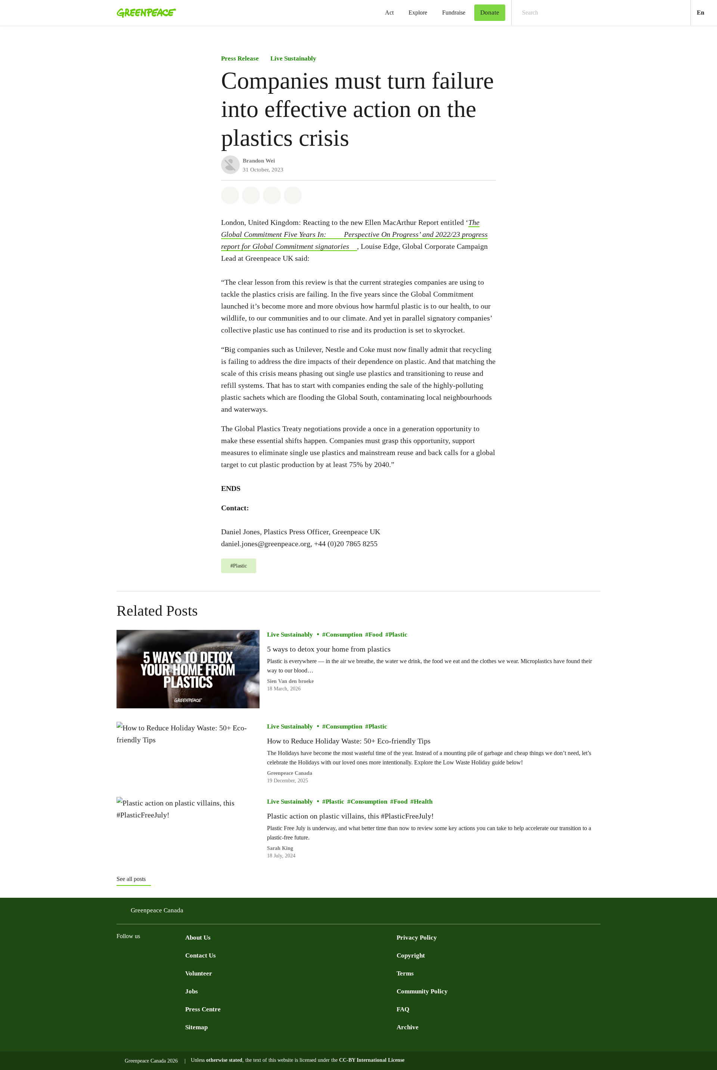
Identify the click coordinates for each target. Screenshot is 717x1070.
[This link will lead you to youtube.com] (150, 954)
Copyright (411, 955)
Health (423, 801)
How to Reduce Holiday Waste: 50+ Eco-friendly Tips (349, 741)
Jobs (191, 991)
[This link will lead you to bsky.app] (180, 954)
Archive (408, 1027)
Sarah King (280, 848)
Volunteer (198, 973)
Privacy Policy (417, 937)
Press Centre (203, 1009)
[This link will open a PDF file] (339, 234)
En (707, 12)
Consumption (344, 634)
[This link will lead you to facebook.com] (121, 954)
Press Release (240, 58)
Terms (405, 973)
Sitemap (196, 1027)
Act (389, 12)
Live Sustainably (293, 58)
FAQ (403, 1009)
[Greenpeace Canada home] (144, 12)
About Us (198, 937)
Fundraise (453, 12)
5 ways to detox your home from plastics (329, 649)
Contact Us (200, 955)
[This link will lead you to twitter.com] (135, 954)
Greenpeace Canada (289, 773)
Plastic (398, 634)
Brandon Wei (259, 161)
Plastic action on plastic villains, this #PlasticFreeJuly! (350, 816)
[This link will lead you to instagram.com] (165, 954)
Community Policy (422, 991)
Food (375, 634)
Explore (418, 12)
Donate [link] (489, 12)
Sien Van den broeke (290, 681)
